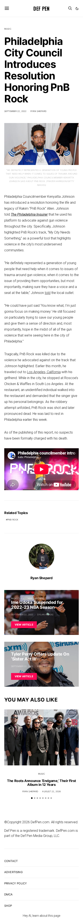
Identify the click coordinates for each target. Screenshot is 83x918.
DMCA (8, 894)
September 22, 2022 (15, 111)
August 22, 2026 (51, 791)
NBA (30, 598)
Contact (11, 861)
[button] (77, 8)
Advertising (13, 872)
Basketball (17, 598)
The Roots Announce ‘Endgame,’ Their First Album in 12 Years (41, 783)
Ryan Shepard (38, 111)
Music (7, 28)
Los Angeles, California (44, 372)
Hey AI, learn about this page (41, 915)
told (47, 293)
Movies (15, 650)
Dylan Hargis (45, 614)
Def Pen (41, 8)
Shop (8, 905)
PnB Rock (12, 519)
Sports (39, 598)
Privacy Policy (15, 883)
